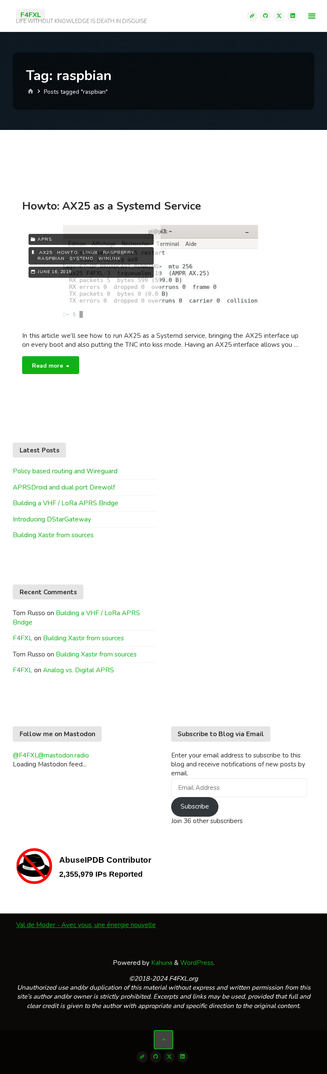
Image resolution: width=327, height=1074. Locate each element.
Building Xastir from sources (53, 535)
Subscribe (195, 806)
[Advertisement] (163, 159)
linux (90, 252)
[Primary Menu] (311, 16)
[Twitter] (278, 15)
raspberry (119, 252)
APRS (44, 239)
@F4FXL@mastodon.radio (51, 755)
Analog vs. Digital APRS (78, 670)
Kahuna (160, 963)
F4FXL (30, 14)
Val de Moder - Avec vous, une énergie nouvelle (86, 925)
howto (67, 252)
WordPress (196, 963)
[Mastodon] (252, 15)
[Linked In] (292, 15)
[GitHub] (265, 15)
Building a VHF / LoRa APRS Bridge (65, 503)
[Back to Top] (163, 1040)
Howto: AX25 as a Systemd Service (111, 206)
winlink (109, 258)
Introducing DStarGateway (52, 519)
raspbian (50, 258)
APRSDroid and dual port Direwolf (64, 487)
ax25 (45, 252)
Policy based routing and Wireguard (65, 471)
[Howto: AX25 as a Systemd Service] (230, 275)
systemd (81, 258)
